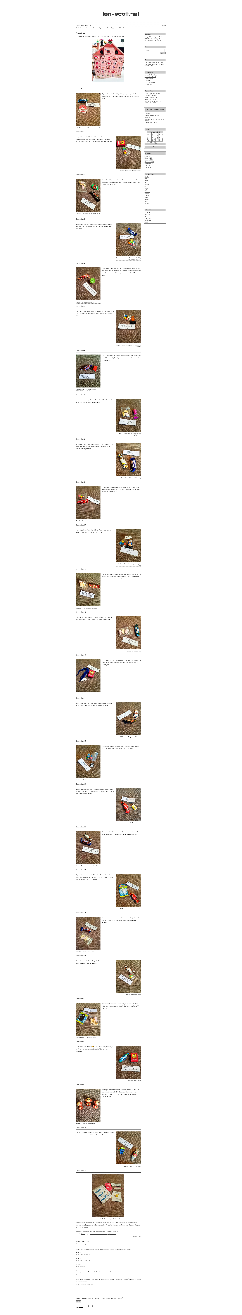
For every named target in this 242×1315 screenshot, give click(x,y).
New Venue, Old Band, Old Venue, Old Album (153, 102)
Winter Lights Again (151, 97)
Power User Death (150, 99)
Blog (82, 25)
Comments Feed (97, 1306)
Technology (110, 28)
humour (147, 194)
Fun (90, 25)
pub (146, 178)
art (145, 186)
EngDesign (148, 218)
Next (139, 1236)
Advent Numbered (150, 77)
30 (155, 142)
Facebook (147, 212)
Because (147, 113)
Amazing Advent (150, 82)
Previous (135, 1236)
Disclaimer (84, 1306)
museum (147, 192)
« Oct (155, 144)
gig (145, 182)
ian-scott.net (121, 13)
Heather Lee (112, 1234)
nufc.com (147, 214)
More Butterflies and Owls (152, 115)
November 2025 (149, 163)
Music (84, 28)
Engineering (102, 28)
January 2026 (149, 160)
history (147, 199)
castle (146, 188)
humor (146, 201)
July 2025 (147, 165)
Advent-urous (149, 79)
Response (79, 1275)
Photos (125, 28)
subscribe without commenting (111, 1298)
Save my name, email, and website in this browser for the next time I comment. (101, 1272)
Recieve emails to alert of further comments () (98, 1298)
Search (147, 47)
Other (120, 28)
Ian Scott (160, 62)
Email (78, 1258)
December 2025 (149, 162)
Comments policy (82, 1281)
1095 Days (148, 117)
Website (78, 1264)
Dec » (155, 147)
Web (116, 28)
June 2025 (148, 167)
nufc (146, 190)
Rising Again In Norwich (152, 93)
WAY (146, 197)
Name (78, 1252)
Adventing (80, 33)
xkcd (146, 216)
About (164, 25)
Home (78, 25)
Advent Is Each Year (151, 75)
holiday (147, 184)
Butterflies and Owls (151, 122)
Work (86, 25)
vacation (147, 203)
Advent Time (148, 84)
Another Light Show (151, 95)
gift (108, 1234)
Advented (147, 80)
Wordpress (148, 220)
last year (130, 270)
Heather (147, 177)
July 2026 (147, 156)
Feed (90, 1306)
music (146, 180)
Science (95, 28)
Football (78, 28)
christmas (104, 1234)
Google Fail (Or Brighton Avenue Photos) (155, 120)
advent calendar (98, 1234)
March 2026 (148, 158)
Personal (89, 28)
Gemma (147, 195)
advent (92, 1234)
